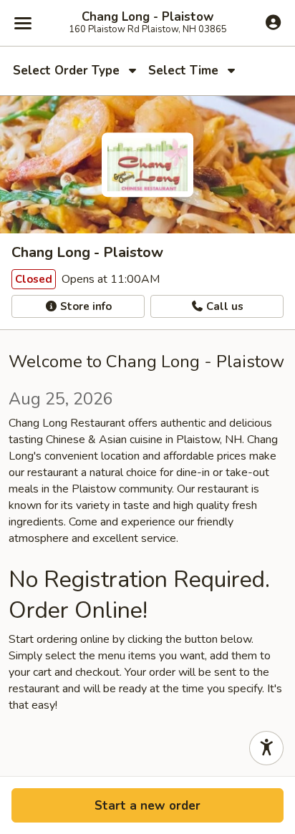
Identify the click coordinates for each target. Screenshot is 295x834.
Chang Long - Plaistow (148, 17)
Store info (84, 306)
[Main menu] (23, 23)
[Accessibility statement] (266, 748)
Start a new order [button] (147, 805)
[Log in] (273, 22)
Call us (223, 306)
